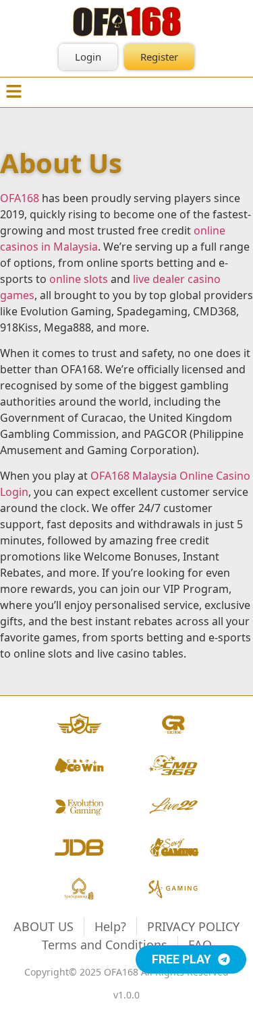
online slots (78, 279)
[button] (13, 91)
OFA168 (19, 198)
